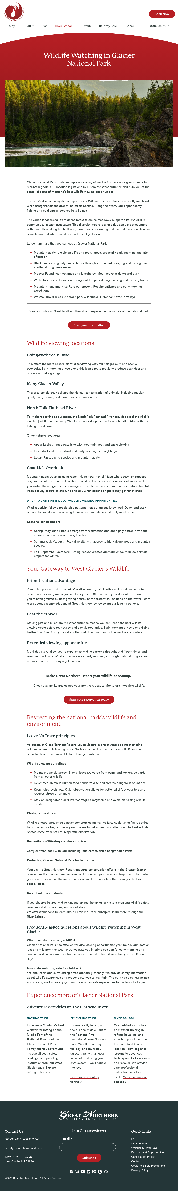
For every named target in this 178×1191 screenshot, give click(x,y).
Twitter (88, 1173)
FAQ (134, 1139)
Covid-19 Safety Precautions (148, 1165)
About (131, 26)
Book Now (162, 14)
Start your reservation (89, 325)
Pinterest (100, 1173)
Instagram (77, 1173)
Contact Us (138, 1161)
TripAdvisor (106, 1173)
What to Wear (139, 1143)
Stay (12, 26)
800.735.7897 (159, 26)
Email (67, 1138)
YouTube (82, 1173)
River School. (36, 916)
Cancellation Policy (143, 1157)
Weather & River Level (144, 1148)
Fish (44, 26)
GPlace (94, 1173)
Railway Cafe (108, 26)
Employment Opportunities (147, 1152)
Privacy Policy (139, 1170)
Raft (28, 26)
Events (87, 26)
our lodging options (125, 603)
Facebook (71, 1173)
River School (63, 26)
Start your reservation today (89, 699)
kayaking (130, 1034)
